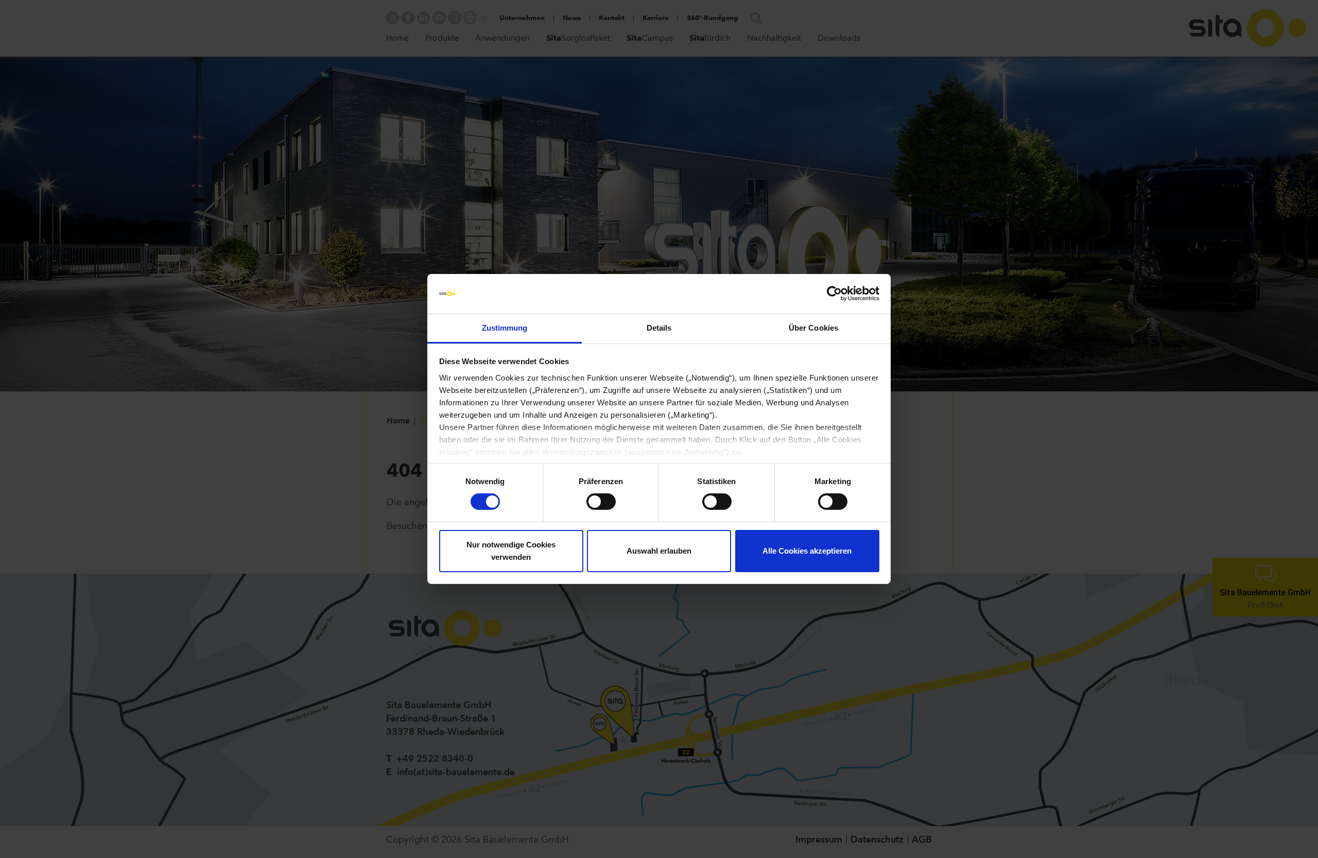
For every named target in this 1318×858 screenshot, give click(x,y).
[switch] (601, 501)
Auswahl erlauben (659, 550)
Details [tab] (659, 327)
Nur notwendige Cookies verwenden (511, 550)
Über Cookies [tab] (813, 327)
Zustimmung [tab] (505, 327)
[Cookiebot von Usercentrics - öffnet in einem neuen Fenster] (834, 293)
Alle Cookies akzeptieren (807, 550)
